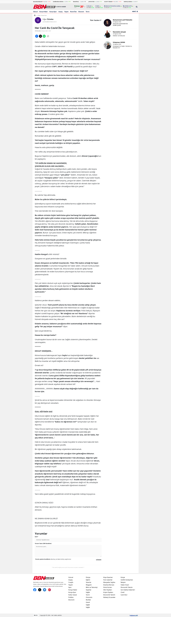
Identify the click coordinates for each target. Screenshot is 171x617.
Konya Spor (53, 11)
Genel (88, 602)
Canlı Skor (124, 595)
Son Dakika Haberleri (128, 590)
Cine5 (122, 592)
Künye (123, 577)
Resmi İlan (73, 11)
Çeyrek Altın (128, 6)
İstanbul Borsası (108, 585)
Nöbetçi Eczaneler (109, 597)
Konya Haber (43, 11)
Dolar (89, 6)
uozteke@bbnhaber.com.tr (49, 22)
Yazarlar (88, 582)
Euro (97, 6)
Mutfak (88, 600)
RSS (36, 615)
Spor (70, 587)
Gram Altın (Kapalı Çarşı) (112, 6)
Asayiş (60, 11)
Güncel (35, 11)
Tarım (87, 11)
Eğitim (88, 580)
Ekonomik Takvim (109, 595)
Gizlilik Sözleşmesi (127, 580)
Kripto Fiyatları (108, 592)
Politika (70, 597)
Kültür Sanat (72, 595)
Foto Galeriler (107, 580)
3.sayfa (70, 582)
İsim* (36, 537)
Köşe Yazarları (41, 15)
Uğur (47, 19)
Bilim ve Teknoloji (91, 587)
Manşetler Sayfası (109, 582)
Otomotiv (89, 597)
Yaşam (66, 11)
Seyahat (88, 590)
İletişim (123, 582)
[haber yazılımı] (134, 615)
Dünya (88, 577)
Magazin (89, 585)
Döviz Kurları (107, 587)
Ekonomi (81, 11)
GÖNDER (98, 560)
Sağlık (88, 592)
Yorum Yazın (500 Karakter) (43, 543)
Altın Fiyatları (107, 590)
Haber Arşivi (125, 585)
